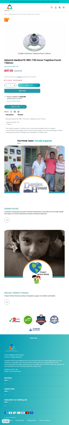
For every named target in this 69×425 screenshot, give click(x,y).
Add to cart (29, 85)
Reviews (20, 115)
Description (10, 115)
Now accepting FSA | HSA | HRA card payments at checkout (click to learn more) (34, 1)
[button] (60, 7)
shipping (19, 77)
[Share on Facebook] (15, 112)
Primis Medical (12, 417)
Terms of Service (44, 420)
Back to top (33, 338)
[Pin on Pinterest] (18, 112)
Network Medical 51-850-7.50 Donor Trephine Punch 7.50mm (24, 14)
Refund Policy (20, 420)
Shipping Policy (31, 420)
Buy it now (22, 91)
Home (5, 14)
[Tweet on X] (11, 112)
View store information (13, 101)
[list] (34, 40)
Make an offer (15, 107)
